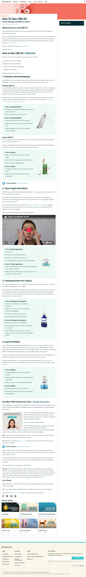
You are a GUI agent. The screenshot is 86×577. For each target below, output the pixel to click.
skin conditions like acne (36, 205)
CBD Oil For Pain (6, 530)
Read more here (11, 43)
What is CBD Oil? (23, 46)
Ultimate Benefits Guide (26, 514)
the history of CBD (15, 492)
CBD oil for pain (22, 441)
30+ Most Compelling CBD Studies (47, 514)
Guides (30, 1)
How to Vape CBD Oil (25, 530)
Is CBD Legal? (5, 514)
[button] (5, 16)
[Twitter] (75, 565)
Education (15, 1)
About (45, 1)
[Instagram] (73, 565)
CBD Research (23, 1)
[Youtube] (80, 565)
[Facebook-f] (78, 565)
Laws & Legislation (38, 1)
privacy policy (74, 561)
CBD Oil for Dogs (43, 530)
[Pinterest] (83, 565)
